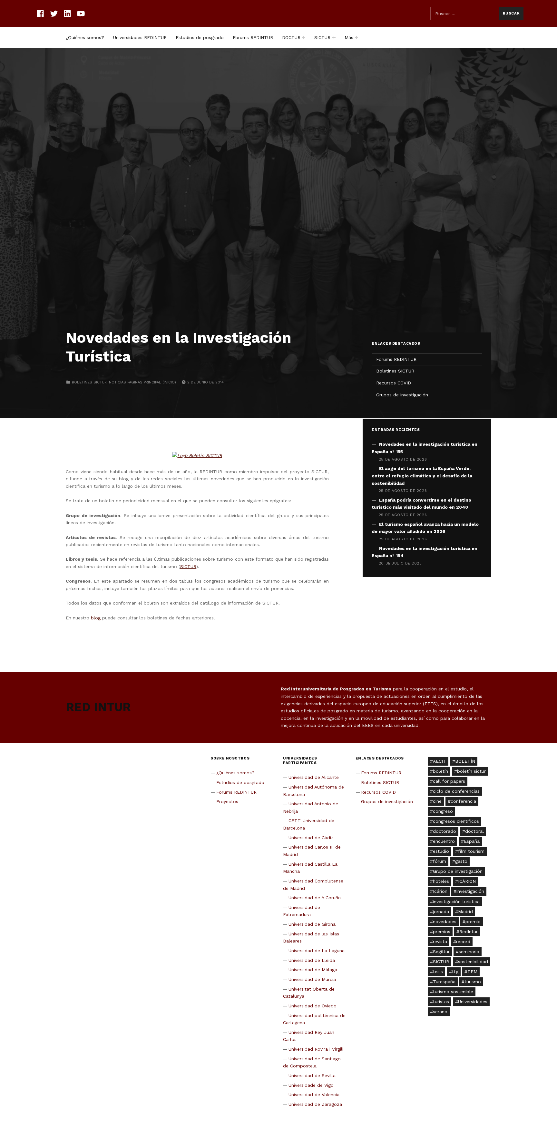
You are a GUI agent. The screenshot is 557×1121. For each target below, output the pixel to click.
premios (441, 931)
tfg (455, 971)
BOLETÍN (465, 761)
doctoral (474, 831)
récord (463, 941)
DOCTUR (291, 37)
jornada (441, 911)
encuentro (444, 841)
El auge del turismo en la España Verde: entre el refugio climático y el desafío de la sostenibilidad (422, 475)
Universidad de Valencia (313, 1094)
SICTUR (322, 37)
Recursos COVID (393, 382)
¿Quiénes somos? (85, 37)
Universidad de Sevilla (312, 1075)
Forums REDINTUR (253, 37)
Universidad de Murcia (312, 979)
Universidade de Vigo (311, 1085)
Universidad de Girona (312, 924)
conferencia (463, 801)
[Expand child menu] (303, 37)
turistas (441, 1001)
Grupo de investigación (458, 871)
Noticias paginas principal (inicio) (142, 382)
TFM (472, 971)
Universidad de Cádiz (311, 837)
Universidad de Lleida (311, 960)
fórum (439, 861)
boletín (440, 771)
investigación (470, 891)
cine (437, 801)
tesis (438, 971)
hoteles (441, 881)
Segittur (441, 951)
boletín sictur (471, 771)
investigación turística (456, 901)
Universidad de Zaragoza (315, 1104)
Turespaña (444, 981)
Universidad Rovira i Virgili (315, 1049)
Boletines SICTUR (89, 382)
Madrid (465, 911)
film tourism (471, 851)
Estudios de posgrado (200, 37)
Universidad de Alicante (313, 777)
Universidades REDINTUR (140, 37)
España (472, 841)
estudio (441, 851)
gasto (461, 861)
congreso (443, 811)
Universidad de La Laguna (316, 950)
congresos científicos (456, 821)
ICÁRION (467, 881)
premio (473, 921)
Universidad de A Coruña (314, 897)
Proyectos (227, 801)
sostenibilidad (473, 961)
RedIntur (468, 931)
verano (440, 1011)
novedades (444, 921)
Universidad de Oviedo (312, 1005)
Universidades (472, 1001)
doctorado (444, 831)
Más (349, 37)
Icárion (440, 891)
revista (440, 941)
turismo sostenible (453, 991)
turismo (472, 981)
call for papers (449, 781)
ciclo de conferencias (456, 791)
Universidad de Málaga (312, 969)
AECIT (439, 761)
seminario (469, 951)
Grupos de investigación (402, 394)
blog (96, 617)
